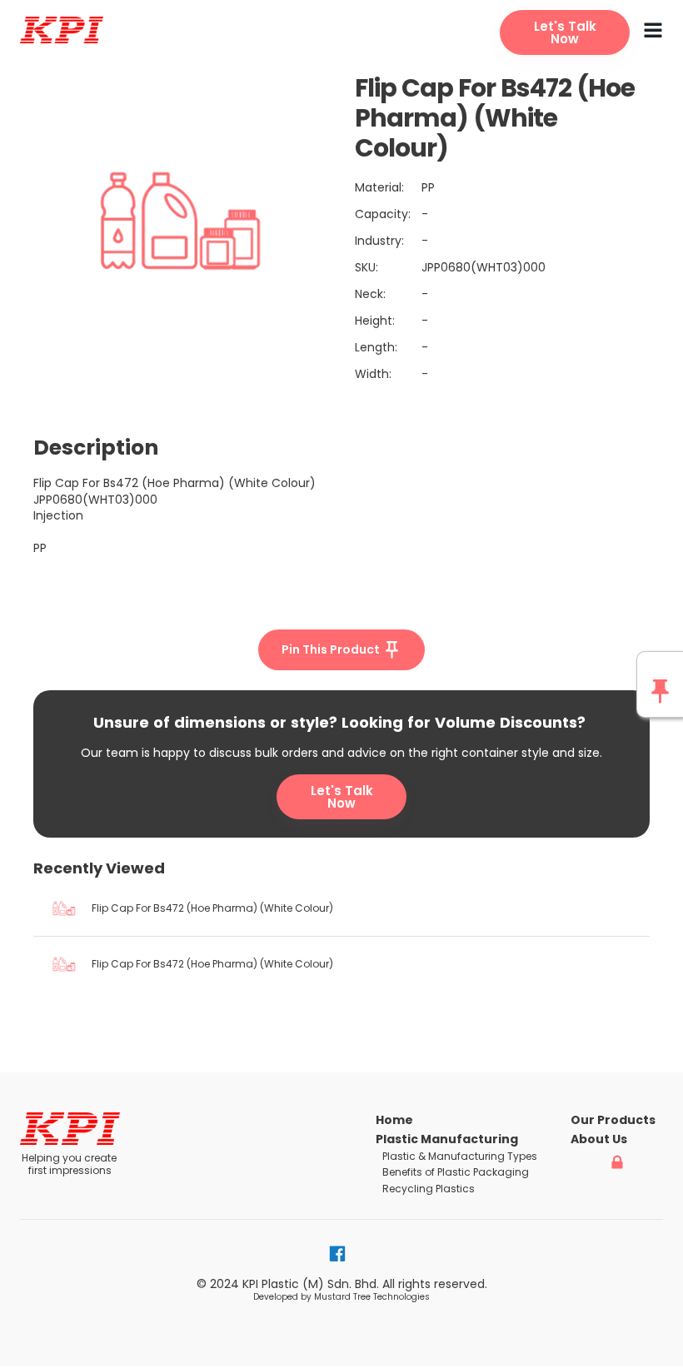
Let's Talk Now (342, 797)
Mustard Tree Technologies (372, 1297)
